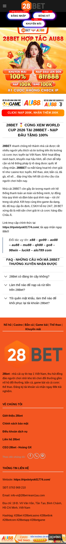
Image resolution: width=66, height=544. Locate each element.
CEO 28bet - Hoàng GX (17, 447)
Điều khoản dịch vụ (15, 431)
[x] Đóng (55, 537)
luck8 (26, 250)
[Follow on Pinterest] (42, 456)
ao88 (54, 240)
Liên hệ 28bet (11, 439)
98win (13, 250)
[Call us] (36, 456)
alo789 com (43, 250)
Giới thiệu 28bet (13, 415)
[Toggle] (6, 276)
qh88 (39, 245)
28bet (6, 373)
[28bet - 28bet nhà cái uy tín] (33, 6)
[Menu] (5, 6)
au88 (15, 245)
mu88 (27, 245)
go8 (49, 245)
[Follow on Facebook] (30, 456)
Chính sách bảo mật (15, 423)
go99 (43, 240)
